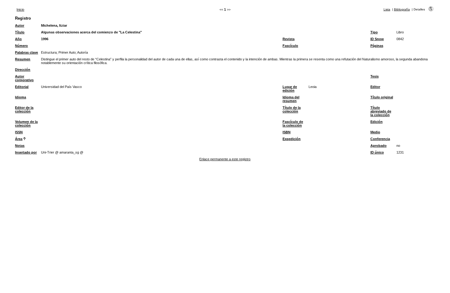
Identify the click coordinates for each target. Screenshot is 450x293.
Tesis (374, 76)
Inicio (20, 9)
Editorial (21, 87)
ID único (377, 152)
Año (18, 39)
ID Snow (377, 39)
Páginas (376, 46)
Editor (375, 87)
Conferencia (380, 139)
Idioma (20, 97)
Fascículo (290, 46)
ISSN (19, 132)
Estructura (49, 52)
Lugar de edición (290, 88)
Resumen (22, 59)
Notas (19, 145)
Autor (19, 25)
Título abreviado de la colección (380, 111)
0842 (400, 39)
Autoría (82, 52)
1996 (44, 39)
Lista (387, 9)
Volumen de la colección (26, 123)
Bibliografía (402, 9)
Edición (376, 122)
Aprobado (378, 145)
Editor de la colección (24, 109)
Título (19, 32)
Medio (375, 132)
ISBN (287, 132)
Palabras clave (26, 52)
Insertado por (26, 152)
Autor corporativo (24, 78)
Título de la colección (292, 109)
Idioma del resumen (291, 99)
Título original (381, 97)
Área (18, 139)
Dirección (22, 69)
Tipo (374, 32)
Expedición (292, 139)
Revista (288, 39)
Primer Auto (67, 52)
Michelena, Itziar (54, 25)
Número (21, 46)
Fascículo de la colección (293, 123)
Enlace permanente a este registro (224, 159)
